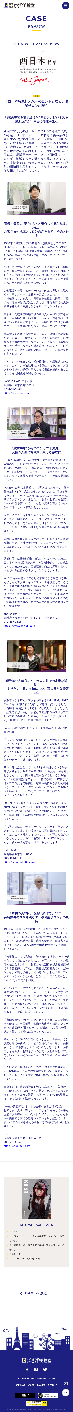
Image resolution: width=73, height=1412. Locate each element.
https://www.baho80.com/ (19, 862)
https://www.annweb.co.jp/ (20, 625)
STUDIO (41, 1378)
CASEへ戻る (36, 1293)
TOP (16, 1378)
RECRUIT (53, 1385)
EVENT (53, 1378)
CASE (31, 1385)
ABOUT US (28, 1378)
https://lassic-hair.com (17, 393)
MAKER (41, 1385)
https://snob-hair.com (17, 1145)
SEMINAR (20, 1385)
